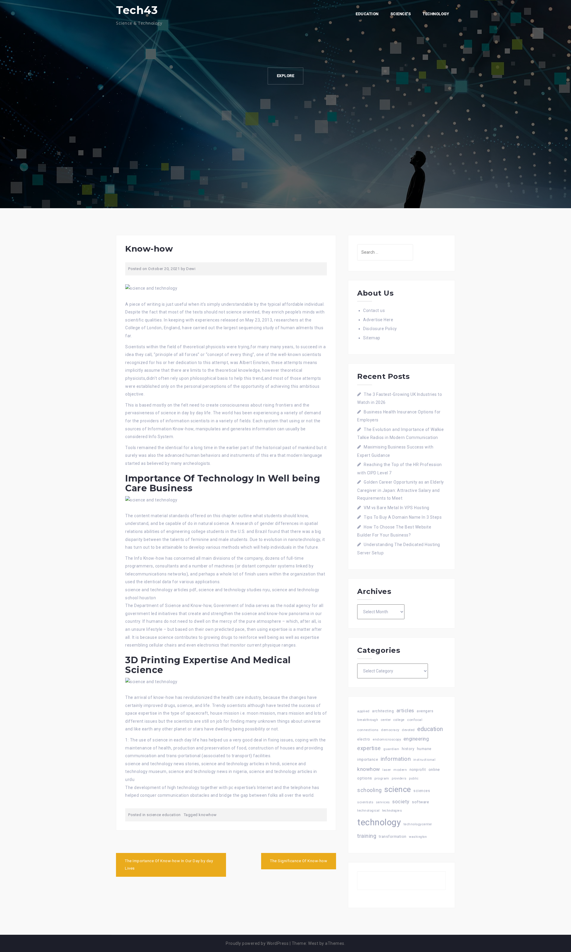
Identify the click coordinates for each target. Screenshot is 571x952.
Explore (285, 75)
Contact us (374, 310)
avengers (425, 711)
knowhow (208, 815)
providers (399, 778)
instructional (424, 759)
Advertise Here (378, 319)
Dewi (190, 268)
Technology (436, 14)
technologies (392, 811)
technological (368, 811)
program (381, 778)
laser (386, 770)
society (401, 801)
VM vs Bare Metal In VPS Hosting (396, 507)
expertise (369, 748)
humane (424, 749)
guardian (391, 749)
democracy (390, 730)
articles (405, 710)
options (364, 778)
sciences (421, 791)
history (408, 748)
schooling (369, 790)
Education (367, 14)
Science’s (400, 14)
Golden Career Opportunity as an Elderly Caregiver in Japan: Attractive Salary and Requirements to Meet (400, 490)
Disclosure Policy (380, 328)
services (383, 802)
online (434, 769)
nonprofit (418, 770)
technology (379, 822)
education (430, 729)
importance (367, 759)
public (413, 778)
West (313, 943)
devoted (408, 730)
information (396, 758)
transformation (393, 836)
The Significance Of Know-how (298, 861)
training (366, 836)
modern (400, 770)
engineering (416, 739)
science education (164, 815)
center (386, 720)
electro (363, 739)
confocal (414, 720)
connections (368, 730)
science (397, 789)
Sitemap (371, 337)
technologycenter (418, 824)
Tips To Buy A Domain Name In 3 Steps (403, 517)
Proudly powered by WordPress (257, 943)
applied (363, 711)
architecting (383, 711)
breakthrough (367, 720)
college (399, 720)
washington (418, 837)
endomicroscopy (387, 739)
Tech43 (137, 10)
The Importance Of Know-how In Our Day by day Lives (169, 865)
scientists (365, 802)
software (420, 801)
